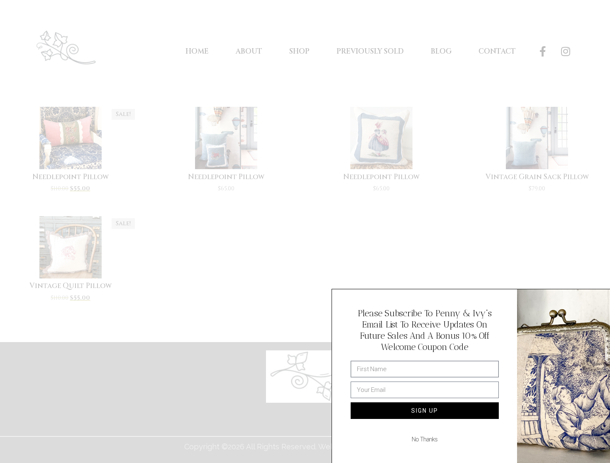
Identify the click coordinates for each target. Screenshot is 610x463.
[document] (305, 231)
